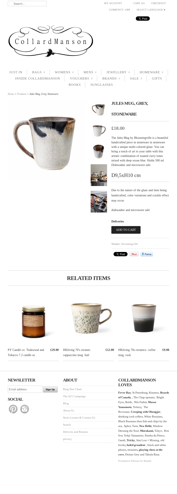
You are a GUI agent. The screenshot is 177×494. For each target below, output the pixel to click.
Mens (90, 72)
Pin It (134, 254)
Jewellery (118, 72)
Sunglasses (101, 84)
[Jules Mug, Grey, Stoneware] (99, 110)
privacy (67, 439)
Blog (66, 403)
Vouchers (81, 78)
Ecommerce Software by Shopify (135, 461)
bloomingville (129, 243)
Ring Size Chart (72, 389)
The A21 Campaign (74, 396)
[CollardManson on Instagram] (24, 413)
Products (21, 93)
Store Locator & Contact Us (79, 417)
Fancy (147, 254)
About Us (68, 410)
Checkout (158, 3)
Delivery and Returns (75, 431)
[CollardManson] (88, 42)
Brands (111, 78)
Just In (15, 72)
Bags (38, 72)
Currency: (119, 9)
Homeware (151, 72)
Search (67, 424)
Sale (136, 78)
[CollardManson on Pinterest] (13, 413)
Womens (64, 72)
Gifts (157, 78)
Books (75, 84)
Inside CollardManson (37, 78)
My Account (113, 3)
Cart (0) (139, 3)
